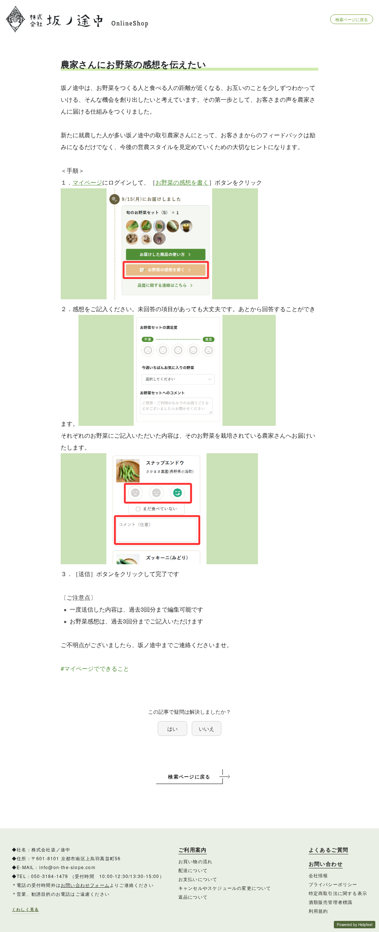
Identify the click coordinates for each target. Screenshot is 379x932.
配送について (193, 870)
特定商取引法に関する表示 (338, 893)
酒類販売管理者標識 (331, 902)
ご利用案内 (192, 850)
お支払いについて (198, 879)
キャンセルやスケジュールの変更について (224, 888)
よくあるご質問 (329, 850)
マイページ (87, 182)
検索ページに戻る (351, 19)
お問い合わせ (326, 864)
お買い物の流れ (195, 861)
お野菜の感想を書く (182, 182)
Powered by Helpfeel (354, 924)
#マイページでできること (95, 668)
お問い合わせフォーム (85, 885)
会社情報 (318, 875)
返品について (193, 897)
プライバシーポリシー (333, 884)
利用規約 (318, 911)
